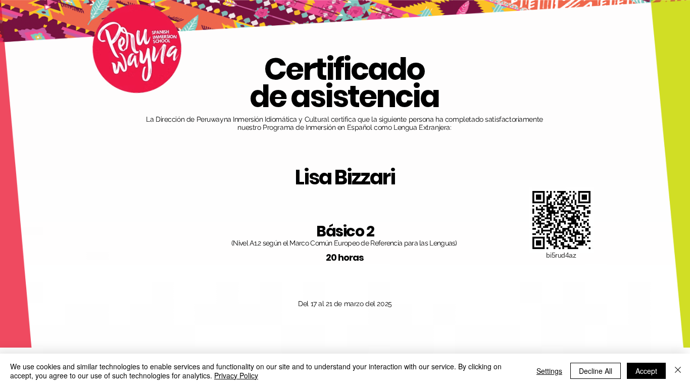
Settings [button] (549, 371)
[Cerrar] (678, 371)
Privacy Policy (236, 375)
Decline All (595, 371)
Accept (646, 371)
